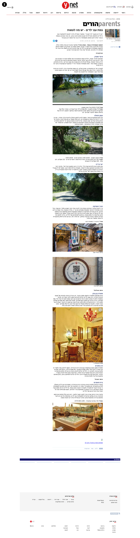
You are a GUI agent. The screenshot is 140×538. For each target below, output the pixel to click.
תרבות (114, 532)
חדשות (114, 526)
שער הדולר (65, 499)
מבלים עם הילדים (110, 19)
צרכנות (88, 530)
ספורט (114, 530)
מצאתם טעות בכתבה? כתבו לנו (94, 443)
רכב (78, 530)
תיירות (77, 526)
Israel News (100, 500)
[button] (101, 76)
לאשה (66, 530)
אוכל (77, 528)
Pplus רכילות (101, 530)
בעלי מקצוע (41, 499)
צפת (92, 448)
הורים (118, 19)
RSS (102, 502)
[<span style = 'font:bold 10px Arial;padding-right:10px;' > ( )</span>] (78, 140)
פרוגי (42, 526)
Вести (32, 526)
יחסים (66, 526)
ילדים (96, 448)
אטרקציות (87, 448)
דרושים (49, 499)
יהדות (88, 526)
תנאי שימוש (114, 502)
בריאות (102, 526)
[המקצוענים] (115, 514)
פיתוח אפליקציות (59, 502)
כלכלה (114, 528)
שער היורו (56, 499)
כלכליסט (53, 526)
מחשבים (102, 528)
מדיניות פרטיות (113, 500)
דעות (88, 528)
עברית (33, 499)
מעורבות (65, 528)
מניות (72, 499)
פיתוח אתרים (70, 502)
